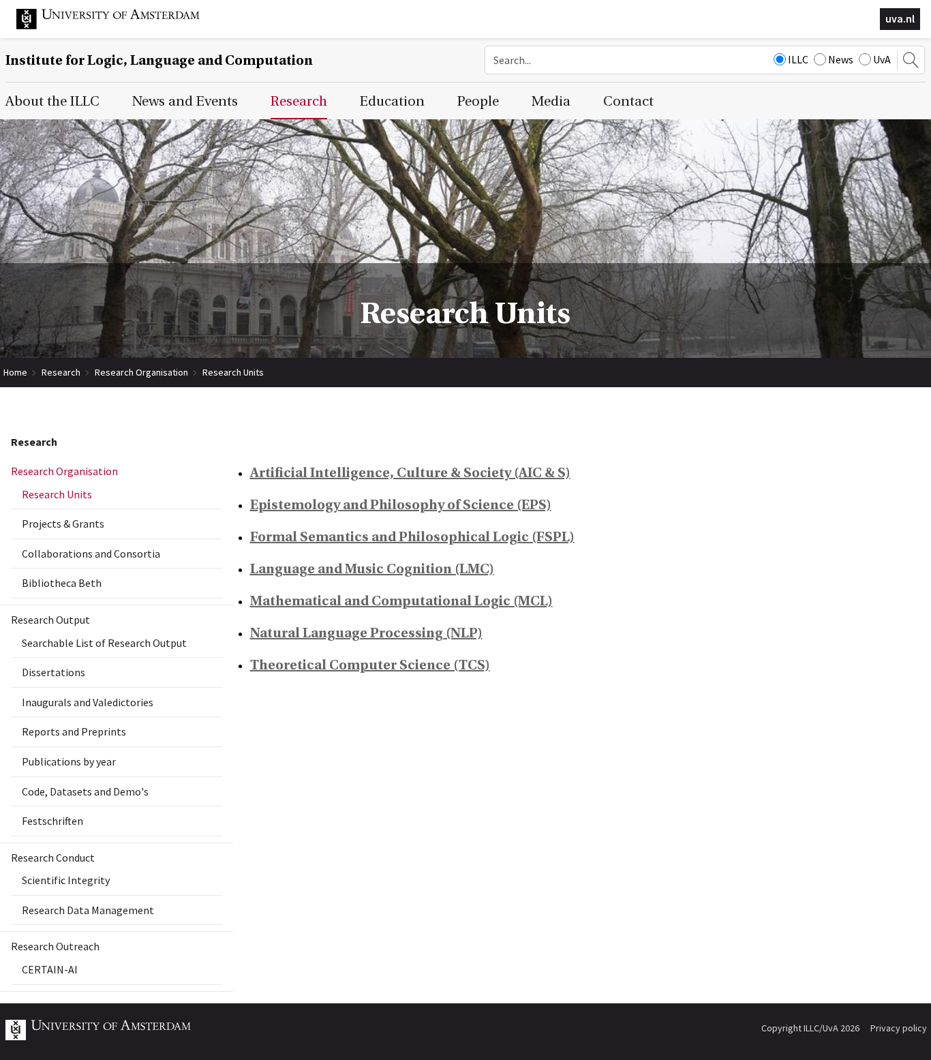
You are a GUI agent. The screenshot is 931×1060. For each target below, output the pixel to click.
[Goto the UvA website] (118, 26)
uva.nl (900, 18)
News (840, 59)
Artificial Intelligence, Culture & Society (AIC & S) (410, 473)
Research (61, 372)
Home (15, 372)
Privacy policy (898, 1028)
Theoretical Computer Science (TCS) (370, 665)
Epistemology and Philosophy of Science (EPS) (400, 505)
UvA (882, 59)
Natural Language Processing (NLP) (366, 633)
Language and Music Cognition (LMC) (372, 569)
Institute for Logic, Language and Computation (159, 60)
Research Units (233, 372)
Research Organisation (141, 372)
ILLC (798, 59)
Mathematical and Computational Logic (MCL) (401, 601)
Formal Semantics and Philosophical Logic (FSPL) (412, 537)
